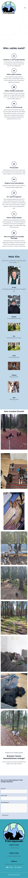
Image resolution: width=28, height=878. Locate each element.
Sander (14, 317)
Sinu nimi (3, 788)
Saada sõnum (5, 815)
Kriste (14, 287)
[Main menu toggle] (25, 7)
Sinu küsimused (5, 802)
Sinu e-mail (4, 795)
